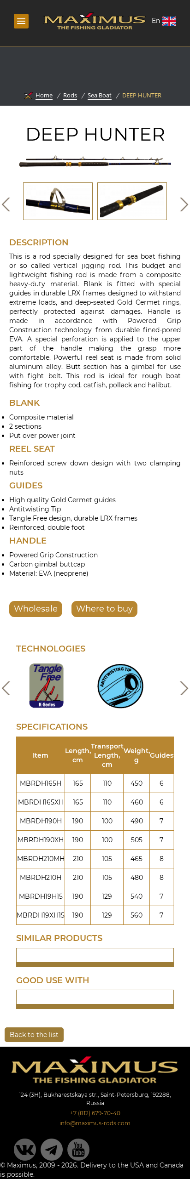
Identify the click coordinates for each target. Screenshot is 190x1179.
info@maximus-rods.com (95, 1123)
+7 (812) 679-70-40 (95, 1113)
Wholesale (36, 609)
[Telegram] (52, 1150)
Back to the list (34, 1035)
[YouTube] (78, 1150)
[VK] (25, 1150)
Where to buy (104, 609)
